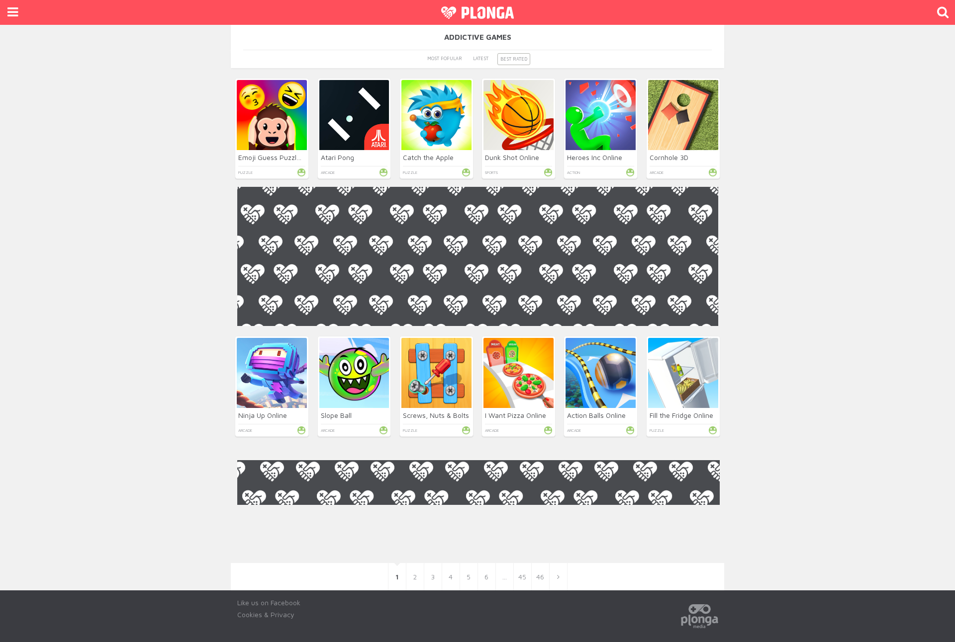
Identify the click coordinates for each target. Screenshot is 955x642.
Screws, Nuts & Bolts (436, 415)
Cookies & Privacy (265, 614)
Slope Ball (336, 415)
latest (480, 58)
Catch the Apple (428, 157)
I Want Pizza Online (515, 415)
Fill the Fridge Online (681, 415)
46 (540, 576)
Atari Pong (337, 157)
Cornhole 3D (669, 157)
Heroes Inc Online (594, 157)
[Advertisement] (477, 395)
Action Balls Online (596, 415)
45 (522, 576)
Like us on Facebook (268, 602)
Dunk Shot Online (512, 157)
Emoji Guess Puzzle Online (280, 157)
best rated (513, 59)
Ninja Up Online (262, 415)
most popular (444, 58)
